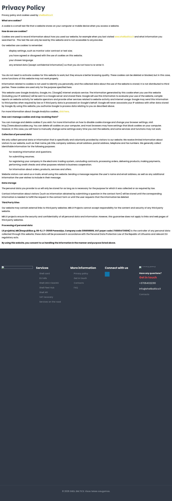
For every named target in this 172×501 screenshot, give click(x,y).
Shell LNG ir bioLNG (49, 283)
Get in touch (80, 278)
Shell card (44, 273)
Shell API (43, 292)
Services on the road (50, 301)
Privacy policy (81, 273)
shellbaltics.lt (46, 15)
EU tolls (43, 278)
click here (64, 111)
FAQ (76, 287)
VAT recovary (46, 297)
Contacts (79, 283)
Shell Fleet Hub (46, 287)
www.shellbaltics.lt (124, 36)
